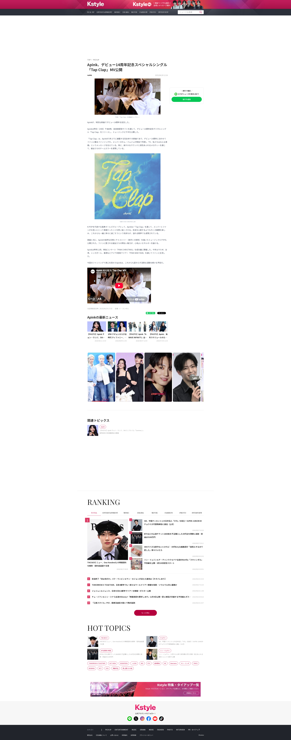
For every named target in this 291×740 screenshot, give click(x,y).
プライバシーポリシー (146, 735)
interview (163, 12)
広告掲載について (101, 735)
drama (126, 12)
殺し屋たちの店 (127, 668)
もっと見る (145, 613)
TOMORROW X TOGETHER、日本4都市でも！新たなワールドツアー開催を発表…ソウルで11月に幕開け (134, 584)
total (94, 513)
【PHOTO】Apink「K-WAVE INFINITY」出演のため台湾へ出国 (137, 336)
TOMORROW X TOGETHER (97, 663)
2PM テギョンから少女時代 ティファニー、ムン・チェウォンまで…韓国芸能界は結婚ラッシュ (117, 336)
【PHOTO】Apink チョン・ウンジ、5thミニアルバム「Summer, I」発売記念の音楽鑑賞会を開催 (96, 336)
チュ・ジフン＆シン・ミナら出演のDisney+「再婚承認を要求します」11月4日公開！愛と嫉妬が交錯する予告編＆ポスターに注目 (141, 596)
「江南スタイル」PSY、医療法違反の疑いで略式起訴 (113, 602)
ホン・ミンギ (185, 663)
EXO (107, 668)
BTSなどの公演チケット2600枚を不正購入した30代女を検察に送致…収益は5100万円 (173, 535)
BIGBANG (92, 668)
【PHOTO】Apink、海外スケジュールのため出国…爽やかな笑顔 (158, 336)
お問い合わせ (114, 735)
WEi (142, 663)
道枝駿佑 (157, 663)
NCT (100, 668)
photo (153, 12)
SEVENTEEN (124, 663)
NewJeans (173, 663)
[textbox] (191, 12)
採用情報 (133, 735)
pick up (90, 12)
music (117, 12)
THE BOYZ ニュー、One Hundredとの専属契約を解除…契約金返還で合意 (106, 564)
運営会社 (90, 735)
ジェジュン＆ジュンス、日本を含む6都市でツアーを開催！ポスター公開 (121, 590)
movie (134, 12)
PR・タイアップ (194, 730)
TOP (89, 60)
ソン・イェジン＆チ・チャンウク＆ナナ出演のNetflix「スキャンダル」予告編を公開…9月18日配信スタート (173, 561)
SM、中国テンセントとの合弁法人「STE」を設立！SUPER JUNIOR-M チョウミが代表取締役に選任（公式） (173, 522)
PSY (149, 663)
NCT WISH (113, 663)
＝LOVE (134, 663)
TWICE (195, 663)
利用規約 (124, 735)
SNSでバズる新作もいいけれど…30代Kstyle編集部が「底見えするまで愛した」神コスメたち (173, 548)
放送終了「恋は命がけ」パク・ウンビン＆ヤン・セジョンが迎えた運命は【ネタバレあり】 (129, 578)
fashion (143, 12)
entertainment (104, 12)
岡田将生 (115, 668)
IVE (165, 663)
